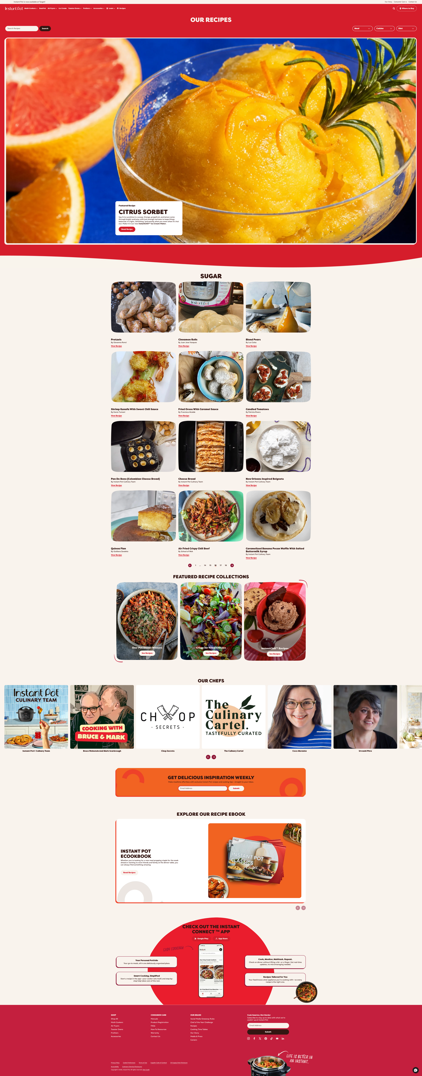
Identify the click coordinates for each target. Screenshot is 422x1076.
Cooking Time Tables (199, 1029)
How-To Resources (158, 1029)
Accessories (116, 1036)
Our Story (194, 1033)
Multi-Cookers (117, 1022)
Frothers (114, 1033)
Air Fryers (115, 1026)
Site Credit (146, 1070)
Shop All (114, 1019)
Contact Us (155, 1036)
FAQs (153, 1026)
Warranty (155, 1033)
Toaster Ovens (117, 1029)
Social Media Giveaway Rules (202, 1019)
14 (205, 565)
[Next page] (232, 565)
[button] (394, 8)
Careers (193, 1040)
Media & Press (196, 1036)
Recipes (193, 1026)
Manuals (154, 1019)
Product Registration (160, 1022)
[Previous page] (190, 565)
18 (226, 565)
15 (210, 565)
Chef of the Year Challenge (201, 1022)
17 (221, 565)
